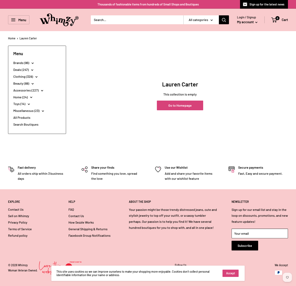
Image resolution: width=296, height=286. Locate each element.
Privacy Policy (17, 222)
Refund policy (18, 235)
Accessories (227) (26, 90)
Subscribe (245, 245)
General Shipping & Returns (88, 229)
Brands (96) (21, 63)
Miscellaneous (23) (26, 111)
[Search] (224, 19)
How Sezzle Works (81, 222)
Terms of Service (20, 229)
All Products (21, 117)
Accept (230, 273)
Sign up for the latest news (266, 4)
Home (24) (20, 97)
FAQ (71, 209)
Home (12, 38)
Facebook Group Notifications (89, 235)
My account (245, 22)
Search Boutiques (25, 124)
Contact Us (16, 209)
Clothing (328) (23, 76)
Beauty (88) (21, 83)
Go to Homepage (180, 105)
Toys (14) (19, 104)
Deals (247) (21, 70)
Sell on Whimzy (18, 216)
